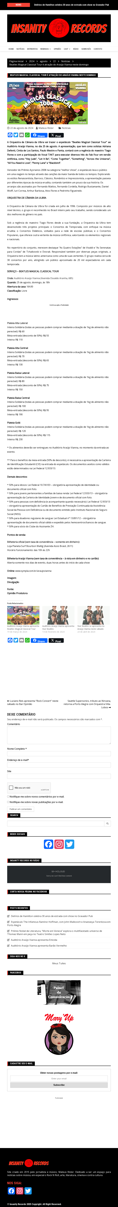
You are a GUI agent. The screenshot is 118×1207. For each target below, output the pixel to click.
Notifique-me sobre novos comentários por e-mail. (37, 796)
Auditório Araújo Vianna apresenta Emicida (34, 939)
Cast (66, 49)
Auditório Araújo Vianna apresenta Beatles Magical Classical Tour (23, 627)
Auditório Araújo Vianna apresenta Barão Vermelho (39, 945)
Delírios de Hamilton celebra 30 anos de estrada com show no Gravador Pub (71, 4)
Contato (98, 49)
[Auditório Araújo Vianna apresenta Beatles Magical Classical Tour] (23, 615)
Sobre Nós (86, 49)
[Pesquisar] (107, 823)
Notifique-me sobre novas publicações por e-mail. (36, 802)
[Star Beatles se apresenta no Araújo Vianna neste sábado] (93, 615)
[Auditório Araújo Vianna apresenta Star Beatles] (58, 615)
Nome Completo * (17, 748)
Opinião (57, 49)
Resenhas (44, 49)
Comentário (13, 724)
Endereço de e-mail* (18, 760)
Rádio (76, 49)
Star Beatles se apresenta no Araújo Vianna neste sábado (90, 627)
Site (9, 771)
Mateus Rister (46, 128)
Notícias (20, 49)
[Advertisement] (59, 312)
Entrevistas (32, 49)
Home (11, 49)
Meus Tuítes (59, 963)
